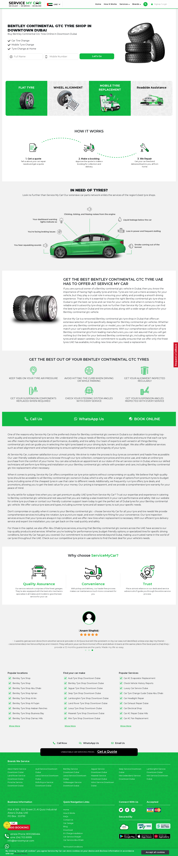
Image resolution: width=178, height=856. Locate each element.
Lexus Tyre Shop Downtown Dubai (85, 708)
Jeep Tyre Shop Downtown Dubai (84, 693)
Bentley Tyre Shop (21, 678)
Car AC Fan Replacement (136, 718)
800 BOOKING (19, 827)
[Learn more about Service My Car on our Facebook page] (127, 810)
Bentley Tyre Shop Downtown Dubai (86, 683)
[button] (85, 650)
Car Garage (68, 823)
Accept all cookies (155, 852)
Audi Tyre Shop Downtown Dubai (84, 678)
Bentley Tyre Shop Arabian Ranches (30, 708)
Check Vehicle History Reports (138, 683)
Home (98, 4)
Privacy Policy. (21, 854)
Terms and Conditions (73, 847)
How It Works (110, 4)
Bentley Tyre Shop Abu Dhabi (27, 688)
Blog (65, 826)
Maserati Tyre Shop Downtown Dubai (86, 713)
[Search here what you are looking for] (145, 4)
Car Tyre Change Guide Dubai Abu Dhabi (143, 693)
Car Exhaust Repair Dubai (136, 703)
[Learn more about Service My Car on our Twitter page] (121, 810)
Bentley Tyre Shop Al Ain (24, 698)
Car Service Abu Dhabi (73, 840)
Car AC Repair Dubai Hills (136, 713)
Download (68, 830)
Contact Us (68, 820)
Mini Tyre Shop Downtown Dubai (84, 718)
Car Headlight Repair (134, 698)
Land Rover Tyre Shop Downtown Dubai (87, 703)
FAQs (65, 816)
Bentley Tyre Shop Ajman (25, 693)
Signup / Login (160, 4)
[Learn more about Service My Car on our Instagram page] (133, 810)
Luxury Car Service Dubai (136, 688)
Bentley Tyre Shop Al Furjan (26, 703)
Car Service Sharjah (72, 837)
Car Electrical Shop (133, 708)
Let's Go (97, 56)
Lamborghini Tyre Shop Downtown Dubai (88, 698)
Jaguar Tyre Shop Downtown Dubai (85, 688)
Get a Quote (107, 751)
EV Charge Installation (73, 833)
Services (124, 4)
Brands (136, 4)
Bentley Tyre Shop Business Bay (28, 713)
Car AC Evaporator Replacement (139, 678)
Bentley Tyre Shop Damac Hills (28, 718)
